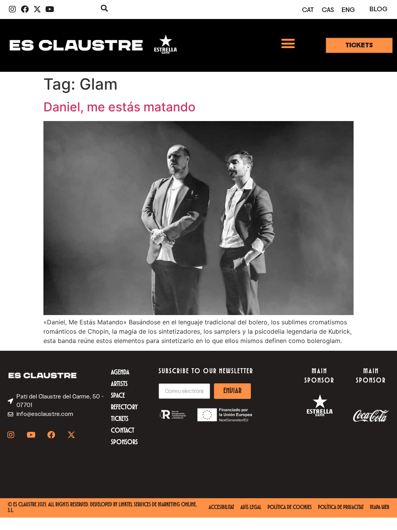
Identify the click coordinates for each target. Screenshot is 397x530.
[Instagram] (12, 9)
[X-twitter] (37, 9)
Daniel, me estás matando (119, 106)
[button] (288, 43)
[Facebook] (25, 9)
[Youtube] (49, 9)
